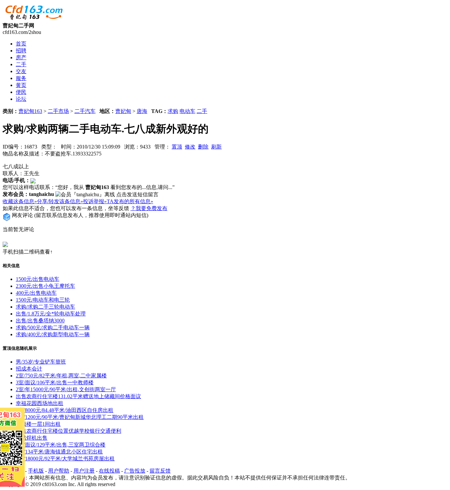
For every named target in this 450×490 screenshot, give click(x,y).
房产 (21, 57)
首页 (21, 43)
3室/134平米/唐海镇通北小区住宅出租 (59, 451)
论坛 (21, 99)
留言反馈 (160, 471)
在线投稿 (109, 471)
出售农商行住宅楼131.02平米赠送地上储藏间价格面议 (78, 396)
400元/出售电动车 (36, 293)
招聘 (21, 50)
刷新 (216, 147)
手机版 (36, 471)
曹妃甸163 (30, 111)
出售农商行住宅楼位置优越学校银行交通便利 (68, 431)
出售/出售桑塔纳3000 (40, 320)
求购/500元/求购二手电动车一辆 (53, 327)
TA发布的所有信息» (130, 201)
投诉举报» (95, 201)
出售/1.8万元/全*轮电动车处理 (51, 313)
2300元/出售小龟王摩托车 (45, 286)
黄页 (21, 85)
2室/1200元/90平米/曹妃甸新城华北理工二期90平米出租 (80, 417)
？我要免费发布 (148, 208)
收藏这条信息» (20, 201)
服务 (21, 78)
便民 (21, 92)
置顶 (177, 147)
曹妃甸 (123, 111)
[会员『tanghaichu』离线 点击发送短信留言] (106, 194)
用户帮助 (58, 471)
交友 (21, 71)
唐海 (142, 111)
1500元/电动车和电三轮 (43, 300)
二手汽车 (85, 111)
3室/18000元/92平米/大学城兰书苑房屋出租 (65, 458)
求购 (173, 111)
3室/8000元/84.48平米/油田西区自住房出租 (64, 410)
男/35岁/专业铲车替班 (41, 362)
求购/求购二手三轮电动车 (45, 307)
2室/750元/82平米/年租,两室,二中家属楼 (61, 375)
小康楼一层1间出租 (38, 424)
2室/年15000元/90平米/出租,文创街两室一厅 (66, 389)
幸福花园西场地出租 (39, 403)
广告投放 (134, 471)
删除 (203, 147)
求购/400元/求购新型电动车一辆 (53, 334)
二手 (21, 64)
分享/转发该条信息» (60, 201)
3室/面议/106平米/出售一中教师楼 (55, 382)
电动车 (187, 111)
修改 (190, 147)
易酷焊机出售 (31, 438)
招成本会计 (29, 368)
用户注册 (84, 471)
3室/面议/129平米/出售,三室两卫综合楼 (60, 445)
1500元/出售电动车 (37, 279)
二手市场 (58, 111)
